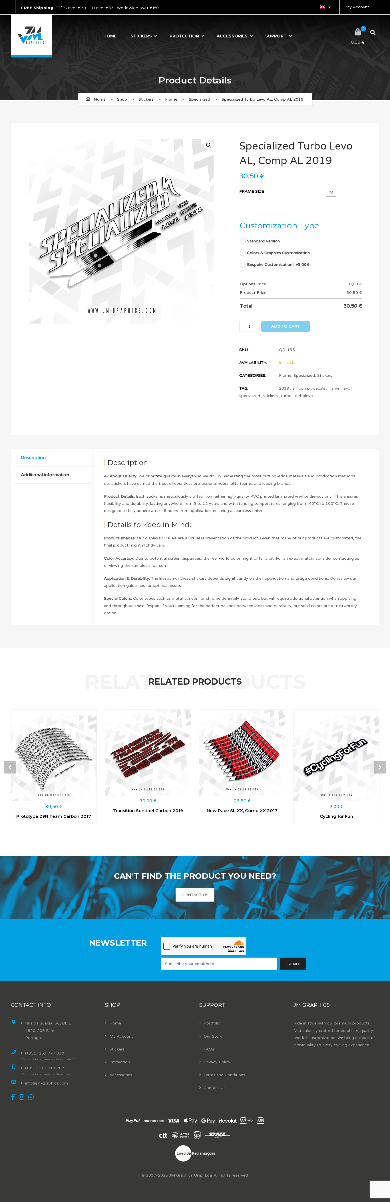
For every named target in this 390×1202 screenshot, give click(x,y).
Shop (122, 99)
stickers (270, 395)
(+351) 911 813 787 (44, 1068)
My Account (357, 7)
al (293, 388)
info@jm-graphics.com (46, 1083)
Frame (171, 99)
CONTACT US (195, 894)
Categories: (252, 375)
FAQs (209, 1049)
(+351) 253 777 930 (44, 1053)
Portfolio (212, 1023)
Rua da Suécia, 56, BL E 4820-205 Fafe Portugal (48, 1030)
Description (33, 458)
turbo (286, 395)
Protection (184, 36)
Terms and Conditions (224, 1075)
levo (346, 388)
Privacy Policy (217, 1062)
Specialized (199, 99)
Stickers (141, 36)
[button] (208, 144)
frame (333, 388)
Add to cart (285, 326)
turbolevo (304, 395)
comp (304, 388)
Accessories (232, 36)
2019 (284, 388)
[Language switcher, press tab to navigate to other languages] (325, 7)
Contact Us (215, 1087)
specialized (249, 395)
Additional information (45, 475)
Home (109, 36)
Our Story (213, 1036)
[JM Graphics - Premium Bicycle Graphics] (31, 36)
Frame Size (251, 191)
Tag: (243, 388)
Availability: (253, 362)
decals (319, 388)
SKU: (244, 349)
